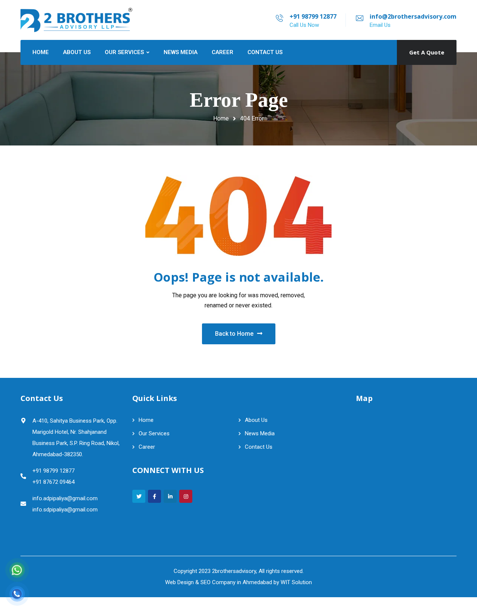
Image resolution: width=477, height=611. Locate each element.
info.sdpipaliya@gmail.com (65, 509)
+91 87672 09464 (53, 482)
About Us (256, 420)
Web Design (179, 582)
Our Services (154, 433)
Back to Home (234, 333)
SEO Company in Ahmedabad (236, 582)
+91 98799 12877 (313, 16)
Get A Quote (426, 52)
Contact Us (258, 447)
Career (147, 447)
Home (221, 118)
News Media (260, 433)
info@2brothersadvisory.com (413, 16)
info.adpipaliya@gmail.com (65, 498)
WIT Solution (296, 582)
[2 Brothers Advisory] (76, 20)
